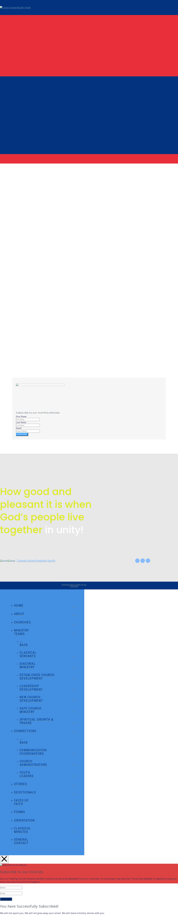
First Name (21, 416)
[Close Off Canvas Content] (4, 859)
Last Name (21, 422)
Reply (22, 272)
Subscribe (22, 434)
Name (17, 348)
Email (17, 355)
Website (17, 362)
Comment (20, 341)
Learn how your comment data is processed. (95, 377)
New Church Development (28, 244)
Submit (17, 370)
